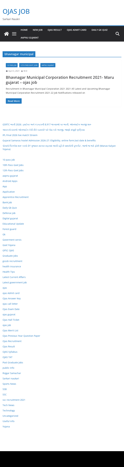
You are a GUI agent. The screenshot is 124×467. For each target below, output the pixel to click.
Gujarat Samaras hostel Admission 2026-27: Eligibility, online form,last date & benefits (49, 140)
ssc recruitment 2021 (14, 399)
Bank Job (7, 202)
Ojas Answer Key (12, 298)
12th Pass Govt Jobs (29, 65)
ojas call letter (10, 303)
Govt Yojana (9, 245)
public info (8, 367)
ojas (5, 287)
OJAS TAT (7, 357)
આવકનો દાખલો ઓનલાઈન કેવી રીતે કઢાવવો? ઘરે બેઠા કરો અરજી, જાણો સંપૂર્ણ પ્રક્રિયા (44, 129)
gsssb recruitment (12, 261)
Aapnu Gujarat (30, 37)
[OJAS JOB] (6, 34)
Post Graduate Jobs (13, 362)
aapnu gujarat (48, 65)
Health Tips (9, 271)
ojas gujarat (9, 314)
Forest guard (9, 229)
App (5, 186)
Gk (4, 234)
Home (24, 29)
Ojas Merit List (10, 330)
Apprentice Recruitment (16, 197)
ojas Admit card (76, 29)
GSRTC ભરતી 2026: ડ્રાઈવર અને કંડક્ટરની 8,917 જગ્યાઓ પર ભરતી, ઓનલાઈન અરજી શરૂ (47, 124)
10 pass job (11, 65)
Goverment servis (12, 239)
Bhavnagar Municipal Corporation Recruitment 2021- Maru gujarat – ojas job (60, 80)
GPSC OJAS (8, 250)
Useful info (8, 421)
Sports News (9, 383)
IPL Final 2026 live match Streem (20, 135)
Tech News (8, 405)
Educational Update (13, 223)
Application (9, 191)
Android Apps (10, 181)
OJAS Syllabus (10, 351)
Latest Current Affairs (14, 277)
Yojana (6, 426)
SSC (5, 394)
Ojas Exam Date (11, 309)
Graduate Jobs (10, 255)
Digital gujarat (10, 218)
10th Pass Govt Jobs (13, 165)
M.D (25, 71)
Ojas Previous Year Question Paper (21, 335)
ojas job (7, 325)
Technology (9, 410)
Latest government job (15, 282)
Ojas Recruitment (12, 341)
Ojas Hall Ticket (11, 319)
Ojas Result (55, 29)
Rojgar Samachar (12, 373)
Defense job (9, 213)
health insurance (12, 266)
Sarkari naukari (11, 378)
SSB (5, 389)
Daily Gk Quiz (100, 29)
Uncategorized (10, 415)
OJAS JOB (16, 11)
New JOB (37, 29)
